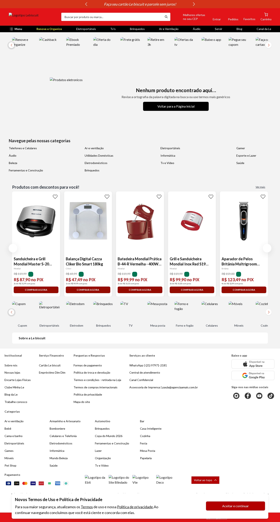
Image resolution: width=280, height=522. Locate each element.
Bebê (8, 428)
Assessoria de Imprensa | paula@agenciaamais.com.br (163, 387)
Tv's (113, 29)
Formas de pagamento (88, 365)
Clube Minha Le (14, 387)
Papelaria (146, 458)
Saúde (240, 163)
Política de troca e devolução (92, 372)
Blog (239, 29)
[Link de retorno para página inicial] (33, 17)
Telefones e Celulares (23, 148)
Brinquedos (137, 29)
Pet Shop (10, 465)
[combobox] (111, 17)
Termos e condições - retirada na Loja (97, 380)
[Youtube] (259, 396)
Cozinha (145, 436)
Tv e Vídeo (167, 163)
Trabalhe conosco (16, 402)
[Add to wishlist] (55, 196)
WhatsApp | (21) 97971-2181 (148, 365)
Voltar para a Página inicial (176, 106)
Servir (218, 29)
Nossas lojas (12, 372)
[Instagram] (236, 396)
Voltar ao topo (203, 480)
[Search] (166, 17)
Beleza (13, 163)
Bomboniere (57, 428)
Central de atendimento (144, 372)
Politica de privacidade (88, 394)
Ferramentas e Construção (26, 170)
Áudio (196, 29)
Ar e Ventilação (169, 29)
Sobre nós (11, 365)
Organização (103, 458)
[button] (189, 16)
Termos (87, 507)
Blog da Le (11, 394)
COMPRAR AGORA (36, 289)
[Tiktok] (271, 396)
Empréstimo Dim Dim (52, 372)
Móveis (9, 458)
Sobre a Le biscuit (32, 338)
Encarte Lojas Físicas (18, 380)
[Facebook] (248, 396)
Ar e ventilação (94, 148)
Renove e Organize (49, 29)
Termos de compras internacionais (95, 387)
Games (9, 450)
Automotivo (102, 421)
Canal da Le (264, 29)
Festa (143, 443)
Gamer (240, 148)
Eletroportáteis (86, 29)
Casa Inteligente (151, 428)
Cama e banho (14, 436)
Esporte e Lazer (246, 155)
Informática (167, 155)
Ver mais (260, 186)
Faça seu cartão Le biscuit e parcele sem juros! (140, 4)
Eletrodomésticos (96, 163)
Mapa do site (82, 402)
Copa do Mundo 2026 (108, 436)
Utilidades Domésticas (99, 155)
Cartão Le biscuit (50, 365)
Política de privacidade (135, 507)
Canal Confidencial (141, 380)
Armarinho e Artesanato (65, 421)
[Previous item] (86, 4)
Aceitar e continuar (235, 506)
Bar (142, 421)
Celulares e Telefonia (63, 436)
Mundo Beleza (59, 458)
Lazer (98, 450)
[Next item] (193, 4)
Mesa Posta (147, 450)
